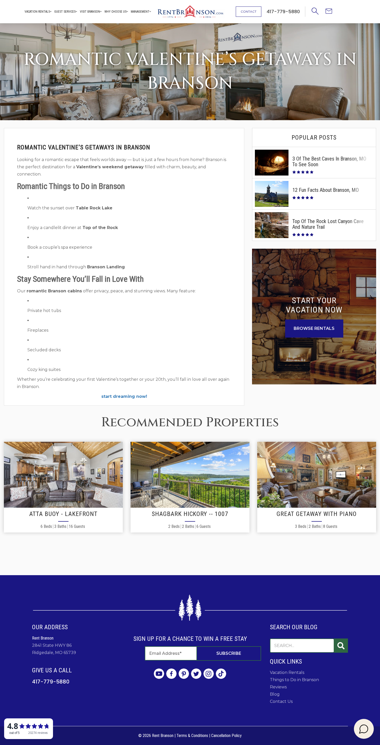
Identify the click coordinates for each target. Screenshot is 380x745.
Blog (275, 694)
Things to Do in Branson (294, 679)
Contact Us (281, 701)
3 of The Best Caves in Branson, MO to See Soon (329, 162)
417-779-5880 (51, 681)
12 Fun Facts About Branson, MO (325, 190)
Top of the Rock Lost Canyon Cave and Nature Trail (328, 224)
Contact (248, 11)
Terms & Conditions (192, 735)
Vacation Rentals (37, 11)
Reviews (278, 687)
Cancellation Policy (226, 735)
